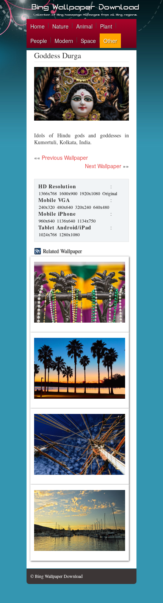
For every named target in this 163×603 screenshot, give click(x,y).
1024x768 (48, 234)
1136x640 (66, 221)
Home (37, 26)
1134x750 (86, 221)
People (38, 41)
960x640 (47, 221)
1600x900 (68, 193)
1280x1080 (69, 234)
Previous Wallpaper (64, 157)
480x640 (65, 207)
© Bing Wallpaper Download (56, 576)
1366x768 (48, 193)
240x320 (47, 207)
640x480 (101, 207)
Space (88, 41)
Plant (106, 26)
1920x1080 (90, 193)
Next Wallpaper (103, 166)
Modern (64, 41)
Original (109, 193)
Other (110, 41)
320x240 (83, 207)
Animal (84, 26)
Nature (60, 26)
